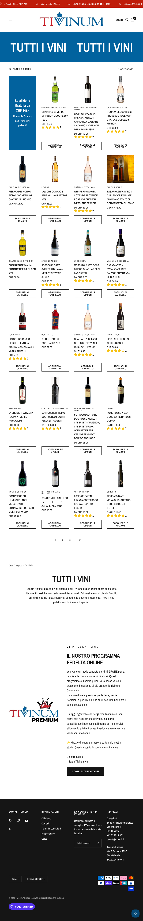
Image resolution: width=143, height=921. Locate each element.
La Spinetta (80, 261)
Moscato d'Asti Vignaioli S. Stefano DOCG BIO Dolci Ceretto (119, 502)
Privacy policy (48, 833)
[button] (85, 771)
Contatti (45, 823)
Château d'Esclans (117, 107)
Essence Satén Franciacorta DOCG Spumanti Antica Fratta (86, 502)
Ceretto (111, 492)
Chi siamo (46, 818)
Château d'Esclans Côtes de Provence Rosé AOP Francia (86, 343)
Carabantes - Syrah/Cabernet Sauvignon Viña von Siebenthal (118, 271)
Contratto (47, 334)
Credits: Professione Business (51, 897)
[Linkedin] (12, 829)
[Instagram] (21, 820)
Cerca (44, 838)
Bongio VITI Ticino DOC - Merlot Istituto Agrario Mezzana (55, 502)
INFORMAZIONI (50, 811)
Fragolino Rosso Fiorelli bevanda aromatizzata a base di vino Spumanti (22, 345)
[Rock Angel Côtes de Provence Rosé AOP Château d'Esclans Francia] (120, 89)
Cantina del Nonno (19, 187)
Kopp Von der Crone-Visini (85, 108)
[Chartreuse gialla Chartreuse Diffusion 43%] (22, 243)
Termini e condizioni (51, 828)
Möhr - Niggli (114, 334)
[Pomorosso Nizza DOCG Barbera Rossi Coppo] (120, 390)
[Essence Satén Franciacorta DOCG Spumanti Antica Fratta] (88, 474)
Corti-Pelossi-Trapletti (55, 408)
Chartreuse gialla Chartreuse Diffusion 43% (22, 269)
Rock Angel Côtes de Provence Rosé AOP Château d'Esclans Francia (119, 118)
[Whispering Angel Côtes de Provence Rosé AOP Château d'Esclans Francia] (88, 169)
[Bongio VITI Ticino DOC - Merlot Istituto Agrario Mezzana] (55, 474)
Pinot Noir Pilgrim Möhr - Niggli (118, 341)
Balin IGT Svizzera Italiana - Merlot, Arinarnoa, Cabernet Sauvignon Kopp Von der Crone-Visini (87, 121)
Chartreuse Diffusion (54, 107)
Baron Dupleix (115, 187)
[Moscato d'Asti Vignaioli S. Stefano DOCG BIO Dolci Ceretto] (120, 474)
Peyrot (45, 187)
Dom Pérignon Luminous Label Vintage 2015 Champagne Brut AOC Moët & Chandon (21, 504)
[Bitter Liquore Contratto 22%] (55, 317)
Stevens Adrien (50, 261)
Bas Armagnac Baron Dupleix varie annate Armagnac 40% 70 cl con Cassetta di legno (120, 197)
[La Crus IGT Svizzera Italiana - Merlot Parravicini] (22, 390)
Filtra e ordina (22, 69)
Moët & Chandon (18, 492)
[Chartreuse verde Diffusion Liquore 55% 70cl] (55, 89)
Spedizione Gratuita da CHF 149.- (83, 3)
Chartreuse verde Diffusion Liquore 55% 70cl (55, 116)
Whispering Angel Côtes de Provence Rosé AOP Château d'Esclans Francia (86, 197)
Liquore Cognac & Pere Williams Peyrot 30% (54, 195)
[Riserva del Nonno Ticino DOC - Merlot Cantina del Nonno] (22, 169)
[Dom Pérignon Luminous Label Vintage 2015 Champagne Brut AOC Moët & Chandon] (22, 474)
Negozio (19, 565)
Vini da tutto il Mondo (42, 4)
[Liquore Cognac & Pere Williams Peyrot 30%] (55, 169)
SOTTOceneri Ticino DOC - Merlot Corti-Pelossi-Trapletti (53, 416)
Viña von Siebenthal (118, 261)
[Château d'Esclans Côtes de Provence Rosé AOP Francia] (88, 317)
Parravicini (15, 408)
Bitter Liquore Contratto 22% (51, 341)
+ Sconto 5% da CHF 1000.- (128, 4)
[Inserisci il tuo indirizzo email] (98, 843)
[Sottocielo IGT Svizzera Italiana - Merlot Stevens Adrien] (55, 243)
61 (80, 540)
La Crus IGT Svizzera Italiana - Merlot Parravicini (21, 416)
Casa (11, 565)
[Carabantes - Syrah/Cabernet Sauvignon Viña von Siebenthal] (120, 243)
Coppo (110, 408)
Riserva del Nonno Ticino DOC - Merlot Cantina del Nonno (20, 195)
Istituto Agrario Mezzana (51, 493)
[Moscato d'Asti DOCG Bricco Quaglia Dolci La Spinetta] (88, 243)
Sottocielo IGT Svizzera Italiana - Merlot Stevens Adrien (52, 271)
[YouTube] (29, 821)
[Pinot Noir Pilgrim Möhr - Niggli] (120, 317)
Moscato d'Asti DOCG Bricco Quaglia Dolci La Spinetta (87, 269)
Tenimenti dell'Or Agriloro (84, 409)
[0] (132, 20)
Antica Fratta (81, 492)
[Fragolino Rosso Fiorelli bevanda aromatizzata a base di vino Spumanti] (22, 317)
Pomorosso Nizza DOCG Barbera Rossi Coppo (119, 416)
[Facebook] (12, 820)
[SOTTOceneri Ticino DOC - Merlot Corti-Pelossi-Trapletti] (55, 390)
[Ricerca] (127, 20)
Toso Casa (14, 334)
